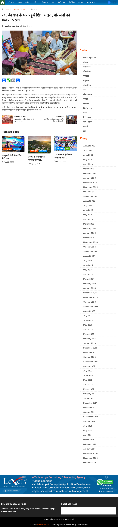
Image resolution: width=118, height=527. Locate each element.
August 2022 (89, 366)
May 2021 (87, 430)
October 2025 (89, 192)
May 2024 (87, 270)
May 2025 (87, 215)
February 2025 (89, 228)
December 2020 (90, 453)
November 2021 (90, 407)
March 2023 (88, 334)
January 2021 (89, 449)
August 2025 (89, 201)
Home (7, 9)
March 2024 (88, 279)
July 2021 (87, 426)
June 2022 (88, 375)
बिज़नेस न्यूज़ (8, 149)
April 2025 (88, 219)
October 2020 (89, 462)
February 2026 (89, 173)
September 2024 (90, 251)
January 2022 (89, 398)
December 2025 (90, 182)
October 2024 (89, 247)
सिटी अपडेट (17, 149)
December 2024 (90, 237)
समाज (85, 112)
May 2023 (87, 325)
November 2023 (90, 297)
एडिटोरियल (87, 85)
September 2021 (90, 417)
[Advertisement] (98, 32)
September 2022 (90, 361)
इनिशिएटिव (86, 67)
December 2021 (90, 403)
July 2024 (87, 260)
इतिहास (85, 62)
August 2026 (89, 146)
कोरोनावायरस (87, 94)
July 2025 (87, 205)
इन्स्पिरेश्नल (87, 71)
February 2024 (89, 283)
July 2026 (87, 150)
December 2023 (90, 293)
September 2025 (90, 196)
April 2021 (87, 435)
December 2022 (90, 348)
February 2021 (89, 444)
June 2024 (88, 265)
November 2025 (90, 187)
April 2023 (88, 329)
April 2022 (88, 384)
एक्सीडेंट (86, 76)
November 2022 (90, 352)
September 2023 (90, 306)
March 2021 (88, 439)
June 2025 (88, 210)
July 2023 (87, 316)
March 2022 (88, 389)
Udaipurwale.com (12, 26)
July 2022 (87, 371)
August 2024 (89, 256)
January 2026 (89, 178)
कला (84, 90)
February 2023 (89, 338)
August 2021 (89, 421)
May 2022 (87, 380)
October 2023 (89, 302)
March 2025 (88, 224)
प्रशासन (86, 103)
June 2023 (88, 320)
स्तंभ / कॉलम (87, 122)
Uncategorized (19, 9)
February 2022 (89, 394)
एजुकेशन (86, 80)
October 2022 (89, 357)
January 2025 (89, 233)
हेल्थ (84, 131)
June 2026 (88, 155)
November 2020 (90, 458)
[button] (114, 2)
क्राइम (85, 99)
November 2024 (90, 242)
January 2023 (89, 343)
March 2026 (88, 169)
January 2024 (89, 288)
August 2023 (89, 311)
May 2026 (87, 159)
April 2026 (88, 164)
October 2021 (89, 412)
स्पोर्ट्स (67, 148)
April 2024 (88, 274)
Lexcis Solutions (43, 525)
